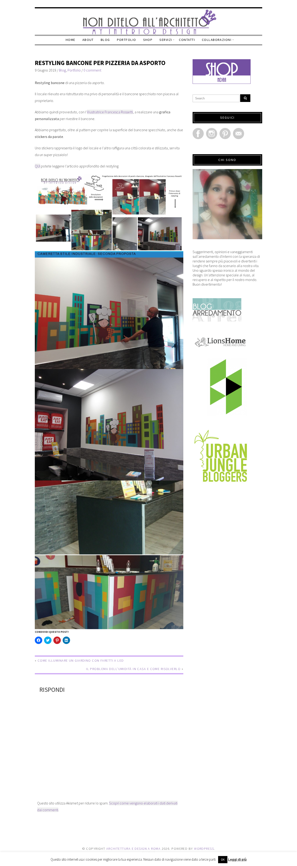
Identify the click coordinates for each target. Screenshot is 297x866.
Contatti (187, 40)
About (88, 40)
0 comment (92, 70)
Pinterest (225, 133)
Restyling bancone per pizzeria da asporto (100, 63)
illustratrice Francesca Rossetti (110, 112)
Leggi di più (237, 859)
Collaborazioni (216, 40)
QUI (37, 166)
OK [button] (223, 860)
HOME (70, 40)
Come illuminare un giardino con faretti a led (81, 660)
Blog (105, 40)
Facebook (198, 133)
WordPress (204, 848)
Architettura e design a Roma (133, 848)
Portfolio (126, 40)
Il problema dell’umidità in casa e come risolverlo (133, 669)
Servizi (165, 40)
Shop (148, 40)
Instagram (211, 133)
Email (238, 133)
